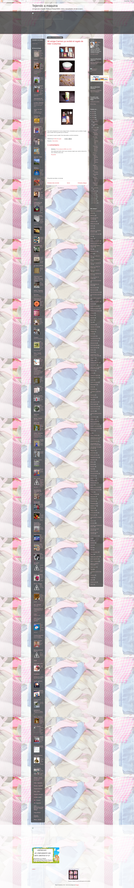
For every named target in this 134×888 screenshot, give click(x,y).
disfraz (91, 386)
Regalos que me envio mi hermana (95, 167)
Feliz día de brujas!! (95, 130)
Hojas (41, 247)
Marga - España (37, 819)
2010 (93, 117)
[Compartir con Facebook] (69, 139)
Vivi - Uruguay (37, 768)
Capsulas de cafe (94, 326)
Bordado (92, 304)
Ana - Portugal (37, 604)
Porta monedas (93, 494)
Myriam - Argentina (38, 85)
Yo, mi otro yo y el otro (38, 291)
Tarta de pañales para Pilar (95, 179)
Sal (91, 538)
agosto (95, 191)
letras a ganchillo (94, 423)
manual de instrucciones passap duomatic (95, 438)
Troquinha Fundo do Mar (95, 571)
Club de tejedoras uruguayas (38, 756)
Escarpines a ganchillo (95, 391)
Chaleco (92, 349)
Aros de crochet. (37, 296)
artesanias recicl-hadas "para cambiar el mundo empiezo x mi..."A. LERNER (38, 279)
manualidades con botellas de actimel (94, 444)
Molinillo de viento (94, 457)
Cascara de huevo (94, 338)
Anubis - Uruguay (38, 681)
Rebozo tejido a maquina (96, 517)
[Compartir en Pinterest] (71, 139)
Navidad (92, 464)
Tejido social (93, 567)
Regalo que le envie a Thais (95, 184)
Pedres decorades (41, 79)
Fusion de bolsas (94, 408)
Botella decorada (94, 306)
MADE (35, 660)
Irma (35, 138)
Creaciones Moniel (38, 608)
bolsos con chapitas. (95, 301)
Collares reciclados (94, 362)
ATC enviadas (95, 171)
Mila (35, 328)
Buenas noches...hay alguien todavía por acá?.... (38, 105)
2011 (93, 115)
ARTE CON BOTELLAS (36, 423)
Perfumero (92, 480)
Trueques (36, 337)
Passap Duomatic (94, 473)
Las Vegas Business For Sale (41, 538)
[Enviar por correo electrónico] (65, 139)
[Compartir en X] (68, 139)
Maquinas (92, 450)
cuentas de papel (94, 382)
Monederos (92, 459)
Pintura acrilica (93, 482)
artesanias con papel (95, 234)
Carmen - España (38, 227)
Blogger (77, 885)
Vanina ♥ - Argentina (36, 168)
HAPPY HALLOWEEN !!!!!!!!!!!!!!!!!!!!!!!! (41, 721)
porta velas (92, 496)
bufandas (92, 317)
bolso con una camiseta (95, 280)
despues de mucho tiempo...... (42, 444)
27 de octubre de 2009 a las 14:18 (63, 149)
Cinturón (92, 352)
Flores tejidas (93, 404)
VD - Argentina (37, 803)
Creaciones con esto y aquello (37, 299)
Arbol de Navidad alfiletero (95, 133)
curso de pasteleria (38, 637)
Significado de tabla (42, 389)
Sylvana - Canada (38, 777)
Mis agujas (36, 309)
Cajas (91, 322)
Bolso (91, 253)
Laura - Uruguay (38, 405)
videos (91, 584)
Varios (91, 579)
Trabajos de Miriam (38, 469)
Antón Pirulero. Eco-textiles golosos (37, 619)
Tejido (91, 554)
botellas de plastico (94, 308)
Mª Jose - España (38, 395)
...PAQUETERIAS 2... (41, 667)
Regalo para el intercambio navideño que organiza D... (95, 159)
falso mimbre (93, 397)
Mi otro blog (37, 512)
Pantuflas (92, 466)
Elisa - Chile (37, 791)
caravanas (92, 329)
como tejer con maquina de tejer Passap (95, 368)
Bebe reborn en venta (42, 586)
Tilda (91, 569)
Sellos (91, 540)
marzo (94, 200)
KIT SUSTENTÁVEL (42, 528)
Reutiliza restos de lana (41, 505)
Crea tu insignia (45, 11)
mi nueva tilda (41, 643)
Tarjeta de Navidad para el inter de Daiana (95, 148)
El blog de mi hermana (37, 700)
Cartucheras (93, 336)
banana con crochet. (95, 241)
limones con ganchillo (95, 428)
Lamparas (92, 419)
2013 (93, 111)
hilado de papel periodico (96, 413)
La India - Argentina (38, 102)
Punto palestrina (94, 512)
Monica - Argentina (38, 690)
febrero (95, 202)
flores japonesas (94, 402)
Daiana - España (38, 318)
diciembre (95, 121)
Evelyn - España (38, 50)
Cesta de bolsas (94, 340)
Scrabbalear (37, 674)
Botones (92, 313)
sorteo (91, 545)
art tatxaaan (36, 593)
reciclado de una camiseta (94, 533)
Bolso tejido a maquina (95, 298)
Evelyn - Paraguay (38, 574)
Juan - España (37, 179)
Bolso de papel (93, 287)
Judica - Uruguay (38, 215)
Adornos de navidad (94, 211)
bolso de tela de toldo (95, 292)
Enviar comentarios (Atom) (70, 188)
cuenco (92, 380)
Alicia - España (37, 353)
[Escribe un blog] (66, 139)
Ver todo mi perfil (94, 54)
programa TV (93, 505)
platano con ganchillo (95, 489)
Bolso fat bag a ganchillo (96, 294)
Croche (92, 373)
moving (35, 415)
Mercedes (36, 62)
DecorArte (36, 294)
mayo (94, 197)
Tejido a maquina (94, 561)
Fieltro (91, 399)
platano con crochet (94, 487)
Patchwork (92, 475)
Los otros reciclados (36, 255)
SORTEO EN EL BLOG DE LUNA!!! (42, 578)
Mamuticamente (37, 126)
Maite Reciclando (38, 245)
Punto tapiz (93, 515)
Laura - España (37, 358)
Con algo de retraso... (42, 654)
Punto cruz (92, 510)
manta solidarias (94, 435)
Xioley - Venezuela (38, 433)
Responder (53, 154)
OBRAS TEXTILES (41, 269)
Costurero (92, 370)
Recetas (92, 520)
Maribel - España (38, 418)
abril (94, 198)
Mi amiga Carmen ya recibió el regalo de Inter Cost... (95, 140)
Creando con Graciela (37, 116)
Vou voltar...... (36, 606)
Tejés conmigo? (38, 534)
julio (94, 193)
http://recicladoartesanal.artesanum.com (96, 63)
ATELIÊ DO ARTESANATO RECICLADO (37, 524)
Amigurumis (93, 221)
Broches (92, 315)
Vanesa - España (38, 640)
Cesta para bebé (94, 345)
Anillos (91, 226)
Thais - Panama (37, 341)
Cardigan (92, 331)
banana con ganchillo (95, 243)
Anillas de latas (93, 223)
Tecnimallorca (37, 623)
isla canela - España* (37, 563)
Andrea (98, 42)
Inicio (68, 183)
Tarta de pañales (94, 552)
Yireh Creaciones (38, 553)
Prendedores (93, 503)
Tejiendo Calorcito (38, 794)
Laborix (33, 869)
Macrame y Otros (38, 544)
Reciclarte (36, 147)
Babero (92, 238)
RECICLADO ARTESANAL (37, 502)
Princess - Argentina (36, 816)
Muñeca (92, 462)
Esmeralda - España (39, 439)
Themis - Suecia (38, 459)
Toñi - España (37, 726)
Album (91, 213)
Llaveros (92, 430)
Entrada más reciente (53, 183)
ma (91, 433)
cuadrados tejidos (94, 375)
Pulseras (92, 508)
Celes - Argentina (38, 783)
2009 (93, 119)
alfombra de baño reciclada (94, 218)
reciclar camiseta (94, 536)
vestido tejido (93, 582)
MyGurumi (36, 414)
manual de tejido (94, 441)
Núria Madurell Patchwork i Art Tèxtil (37, 491)
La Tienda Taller (38, 386)
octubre (95, 127)
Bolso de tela (93, 290)
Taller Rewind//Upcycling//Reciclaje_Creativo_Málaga (39, 807)
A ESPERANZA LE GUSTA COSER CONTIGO (38, 190)
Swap (91, 547)
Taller (91, 549)
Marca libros (93, 452)
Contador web (34, 43)
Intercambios (55, 141)
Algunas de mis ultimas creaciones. (42, 409)
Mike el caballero (41, 471)
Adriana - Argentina (38, 746)
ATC (91, 236)
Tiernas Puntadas (38, 788)
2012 (93, 113)
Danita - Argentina (38, 717)
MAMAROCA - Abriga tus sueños (38, 711)
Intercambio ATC (95, 175)
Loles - (35, 614)
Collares (95, 152)
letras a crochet (93, 421)
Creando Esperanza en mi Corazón (38, 636)
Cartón (91, 333)
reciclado (92, 523)
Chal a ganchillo (94, 347)
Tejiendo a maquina (45, 5)
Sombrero (92, 542)
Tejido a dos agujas (94, 556)
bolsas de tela (93, 251)
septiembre (95, 187)
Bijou (91, 249)
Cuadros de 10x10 (94, 377)
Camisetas (92, 324)
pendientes (92, 478)
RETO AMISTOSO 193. (39, 99)
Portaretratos (93, 498)
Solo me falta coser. (38, 678)
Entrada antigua (82, 183)
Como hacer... (93, 365)
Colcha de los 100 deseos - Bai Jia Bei (94, 355)
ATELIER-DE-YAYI (38, 98)
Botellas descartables (95, 310)
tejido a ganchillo (94, 559)
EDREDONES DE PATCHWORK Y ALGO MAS (38, 204)
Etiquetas (92, 395)
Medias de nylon (94, 455)
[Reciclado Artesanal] (47, 18)
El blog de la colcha (39, 677)
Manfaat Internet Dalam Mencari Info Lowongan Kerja (38, 436)
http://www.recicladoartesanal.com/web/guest (96, 91)
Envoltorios (92, 389)
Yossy (35, 236)
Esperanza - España (38, 736)
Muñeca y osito (37, 615)
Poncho (92, 492)
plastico (92, 485)
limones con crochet (94, 426)
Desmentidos (93, 384)
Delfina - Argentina (38, 290)
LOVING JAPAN (37, 797)
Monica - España (38, 583)
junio (94, 195)
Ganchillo (92, 411)
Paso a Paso (93, 471)
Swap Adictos (37, 812)
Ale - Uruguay (37, 800)
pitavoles (36, 76)
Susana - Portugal (38, 377)
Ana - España (37, 478)
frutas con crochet (94, 406)
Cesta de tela (93, 343)
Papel (91, 469)
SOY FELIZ (36, 419)
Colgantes (92, 358)
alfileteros (92, 215)
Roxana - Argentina (38, 785)
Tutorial (92, 577)
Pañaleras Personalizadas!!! (41, 557)
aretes (91, 228)
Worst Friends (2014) (38, 338)
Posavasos (92, 501)
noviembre (95, 124)
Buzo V (92, 320)
